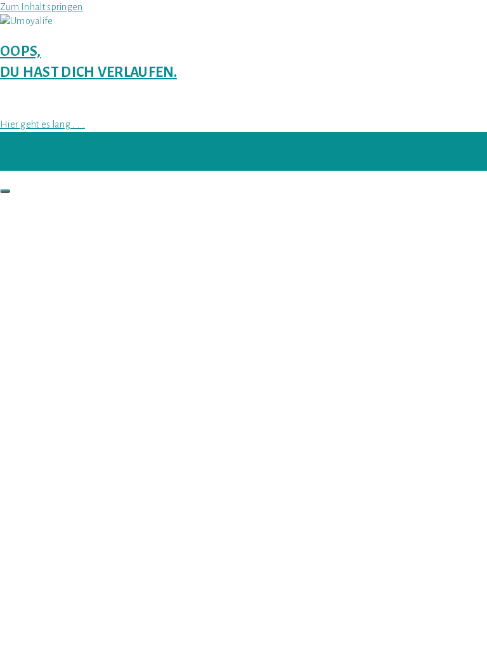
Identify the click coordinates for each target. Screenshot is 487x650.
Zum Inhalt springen (41, 7)
